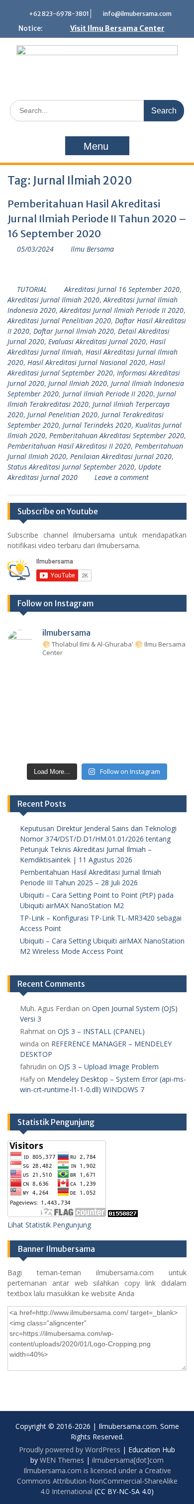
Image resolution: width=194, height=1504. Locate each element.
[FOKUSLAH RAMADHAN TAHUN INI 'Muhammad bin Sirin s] (23, 677)
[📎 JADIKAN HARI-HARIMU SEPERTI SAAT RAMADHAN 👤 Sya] (60, 723)
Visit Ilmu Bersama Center (117, 28)
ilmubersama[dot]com (128, 1460)
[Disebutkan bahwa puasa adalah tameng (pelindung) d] (134, 677)
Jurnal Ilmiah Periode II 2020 (108, 393)
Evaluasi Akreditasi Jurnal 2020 (97, 341)
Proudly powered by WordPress (69, 1449)
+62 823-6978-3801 (59, 13)
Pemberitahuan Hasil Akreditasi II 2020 (69, 446)
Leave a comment (122, 477)
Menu (96, 146)
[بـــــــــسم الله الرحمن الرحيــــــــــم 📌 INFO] (171, 723)
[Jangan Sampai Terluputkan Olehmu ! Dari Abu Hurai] (60, 700)
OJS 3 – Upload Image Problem (109, 1066)
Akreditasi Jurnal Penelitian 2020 (59, 320)
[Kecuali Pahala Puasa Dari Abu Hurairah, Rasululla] (134, 700)
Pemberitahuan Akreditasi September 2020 (116, 435)
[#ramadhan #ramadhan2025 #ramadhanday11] (97, 677)
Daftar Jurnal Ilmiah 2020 (73, 331)
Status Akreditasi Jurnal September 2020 (70, 466)
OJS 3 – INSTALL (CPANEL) (101, 1031)
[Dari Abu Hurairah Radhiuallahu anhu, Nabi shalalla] (97, 700)
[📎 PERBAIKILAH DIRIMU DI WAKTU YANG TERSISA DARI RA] (23, 723)
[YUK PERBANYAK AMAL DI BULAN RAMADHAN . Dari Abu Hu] (97, 723)
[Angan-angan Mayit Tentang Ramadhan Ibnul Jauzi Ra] (171, 700)
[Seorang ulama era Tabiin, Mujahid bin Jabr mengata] (23, 700)
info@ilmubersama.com (137, 13)
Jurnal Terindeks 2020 (97, 425)
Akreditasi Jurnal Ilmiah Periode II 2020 (122, 310)
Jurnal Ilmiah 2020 (77, 383)
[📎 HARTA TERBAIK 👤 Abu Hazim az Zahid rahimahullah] (134, 723)
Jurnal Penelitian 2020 (62, 414)
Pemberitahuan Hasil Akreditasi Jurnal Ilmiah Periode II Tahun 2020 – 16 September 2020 (97, 218)
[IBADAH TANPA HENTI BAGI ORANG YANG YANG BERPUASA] (171, 677)
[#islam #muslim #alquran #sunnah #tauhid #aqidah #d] (134, 746)
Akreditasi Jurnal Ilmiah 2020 (53, 299)
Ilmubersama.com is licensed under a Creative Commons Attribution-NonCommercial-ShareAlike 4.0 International (97, 1481)
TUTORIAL (32, 289)
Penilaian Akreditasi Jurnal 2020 (121, 456)
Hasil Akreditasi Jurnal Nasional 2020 (86, 362)
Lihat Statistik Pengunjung (49, 1224)
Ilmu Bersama (92, 249)
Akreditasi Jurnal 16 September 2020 (122, 289)
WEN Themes (62, 1460)
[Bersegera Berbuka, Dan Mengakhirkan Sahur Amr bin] (60, 677)
